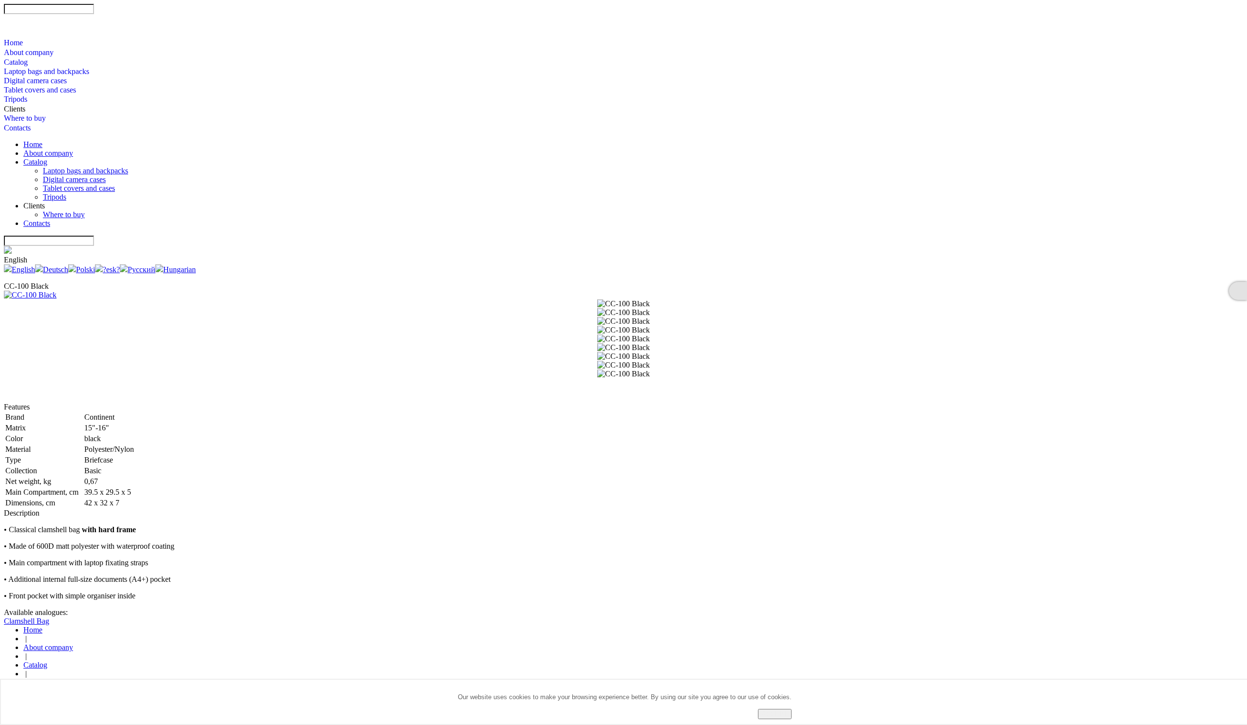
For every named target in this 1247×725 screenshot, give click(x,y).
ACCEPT (775, 714)
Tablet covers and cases (40, 90)
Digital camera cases (35, 80)
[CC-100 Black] (30, 295)
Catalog (16, 62)
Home (13, 42)
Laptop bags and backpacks (46, 71)
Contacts (17, 128)
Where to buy (25, 118)
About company (29, 52)
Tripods (15, 99)
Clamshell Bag (26, 621)
